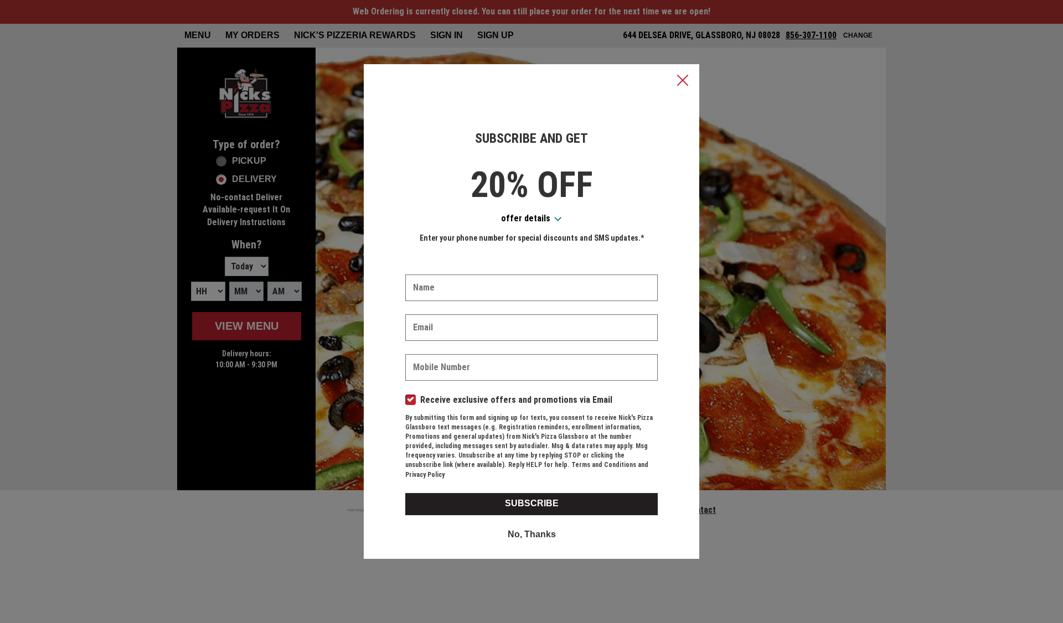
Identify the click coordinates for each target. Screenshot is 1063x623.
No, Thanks (532, 534)
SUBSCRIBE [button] (532, 503)
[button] (682, 81)
